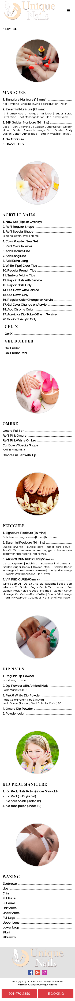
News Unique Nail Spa (46, 985)
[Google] (37, 972)
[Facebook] (30, 972)
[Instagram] (44, 972)
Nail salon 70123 (26, 985)
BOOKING (56, 993)
